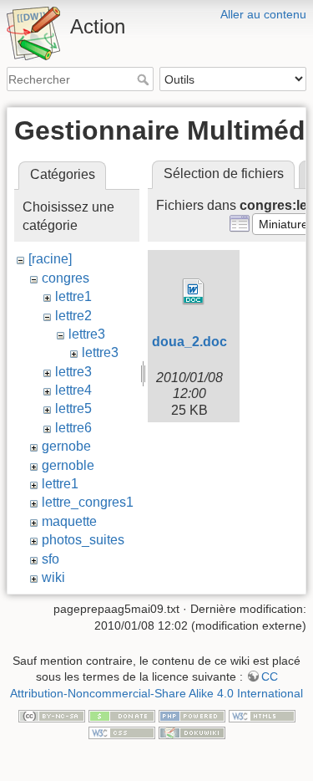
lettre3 (86, 334)
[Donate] (121, 715)
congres (65, 278)
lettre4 (73, 390)
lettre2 (73, 316)
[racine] (50, 259)
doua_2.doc (189, 341)
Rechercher (145, 79)
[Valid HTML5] (262, 715)
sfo (50, 559)
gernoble (68, 465)
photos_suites (83, 540)
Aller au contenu (263, 14)
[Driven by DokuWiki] (192, 731)
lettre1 (73, 296)
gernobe (66, 446)
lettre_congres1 (88, 502)
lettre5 (73, 408)
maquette (69, 521)
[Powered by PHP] (192, 715)
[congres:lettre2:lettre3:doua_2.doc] (193, 291)
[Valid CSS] (121, 731)
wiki (53, 577)
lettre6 (73, 428)
